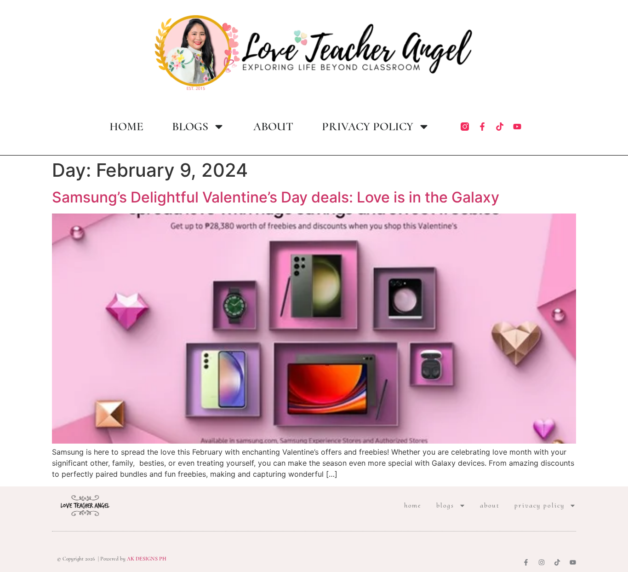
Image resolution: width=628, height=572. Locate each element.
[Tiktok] (500, 126)
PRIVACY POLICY (367, 127)
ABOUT (273, 127)
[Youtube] (517, 126)
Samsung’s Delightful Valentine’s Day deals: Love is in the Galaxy (275, 197)
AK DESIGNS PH (146, 558)
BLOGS (190, 127)
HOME (126, 127)
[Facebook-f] (482, 126)
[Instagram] (541, 562)
